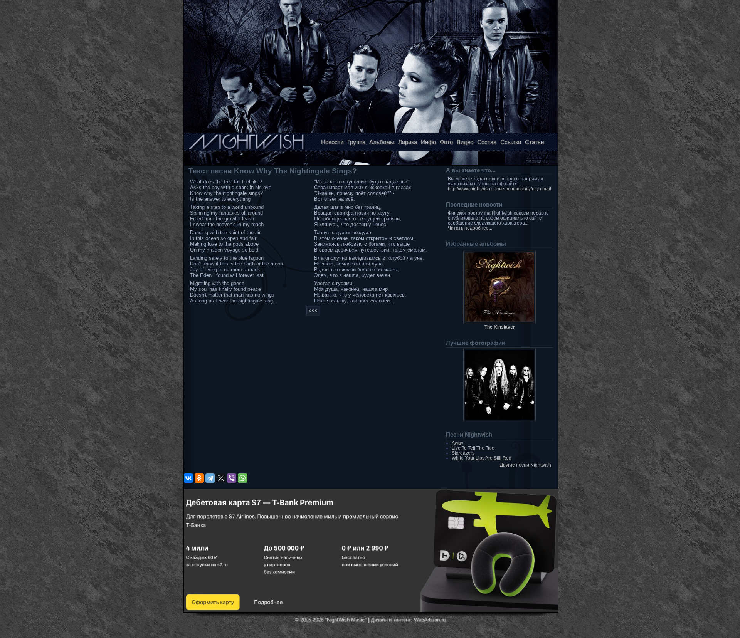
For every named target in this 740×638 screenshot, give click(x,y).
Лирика (407, 142)
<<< (313, 311)
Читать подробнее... (470, 227)
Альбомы (381, 142)
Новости (332, 142)
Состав (486, 142)
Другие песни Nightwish (525, 464)
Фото (446, 142)
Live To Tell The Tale (473, 447)
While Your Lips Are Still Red (481, 457)
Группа (356, 142)
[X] (220, 478)
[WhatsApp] (242, 478)
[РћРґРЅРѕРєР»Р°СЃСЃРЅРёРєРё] (199, 478)
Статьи (534, 142)
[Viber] (231, 478)
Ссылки (510, 142)
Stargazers (463, 452)
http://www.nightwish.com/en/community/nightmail (499, 188)
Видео (465, 142)
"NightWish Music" (346, 620)
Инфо (428, 142)
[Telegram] (210, 478)
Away (457, 442)
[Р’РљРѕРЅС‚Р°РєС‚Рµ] (188, 478)
